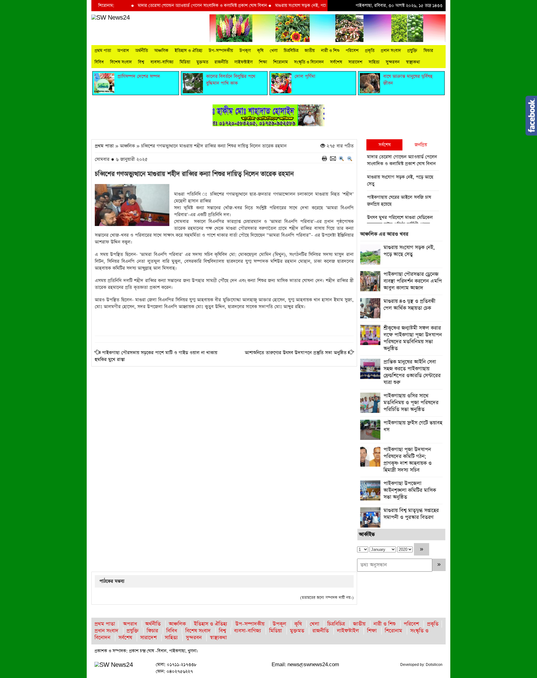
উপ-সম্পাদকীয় (221, 51)
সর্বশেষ (336, 62)
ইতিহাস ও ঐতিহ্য (188, 51)
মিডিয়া (185, 62)
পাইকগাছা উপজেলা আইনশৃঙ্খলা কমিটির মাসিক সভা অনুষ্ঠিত (409, 490)
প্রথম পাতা (102, 51)
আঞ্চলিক (161, 51)
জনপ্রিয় (421, 144)
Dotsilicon (434, 664)
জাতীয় (310, 51)
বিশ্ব (141, 62)
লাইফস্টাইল (243, 62)
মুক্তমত (202, 62)
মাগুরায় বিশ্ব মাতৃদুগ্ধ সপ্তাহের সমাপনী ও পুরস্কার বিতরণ (411, 514)
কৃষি (260, 51)
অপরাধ (123, 51)
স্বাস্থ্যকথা (413, 62)
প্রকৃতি (369, 51)
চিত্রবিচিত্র (291, 51)
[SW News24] (110, 17)
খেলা (274, 51)
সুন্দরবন (393, 62)
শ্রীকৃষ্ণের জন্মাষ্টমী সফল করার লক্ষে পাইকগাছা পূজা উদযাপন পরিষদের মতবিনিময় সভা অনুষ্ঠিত (412, 338)
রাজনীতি (221, 62)
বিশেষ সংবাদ (121, 62)
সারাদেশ (355, 62)
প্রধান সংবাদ (391, 51)
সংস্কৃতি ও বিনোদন (309, 62)
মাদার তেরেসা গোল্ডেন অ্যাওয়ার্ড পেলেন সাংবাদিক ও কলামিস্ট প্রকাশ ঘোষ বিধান (187, 5)
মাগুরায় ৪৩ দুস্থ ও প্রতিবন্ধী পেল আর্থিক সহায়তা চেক (409, 305)
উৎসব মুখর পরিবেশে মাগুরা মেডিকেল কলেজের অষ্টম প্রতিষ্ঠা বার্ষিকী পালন (400, 221)
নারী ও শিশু (330, 51)
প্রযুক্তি (412, 51)
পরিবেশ (352, 51)
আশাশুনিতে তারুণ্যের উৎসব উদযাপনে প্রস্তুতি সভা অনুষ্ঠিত (296, 352)
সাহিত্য (374, 62)
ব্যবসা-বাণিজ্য (161, 62)
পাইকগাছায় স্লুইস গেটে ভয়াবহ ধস (412, 426)
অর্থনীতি (141, 51)
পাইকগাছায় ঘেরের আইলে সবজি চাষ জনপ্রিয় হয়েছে (399, 200)
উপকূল (245, 51)
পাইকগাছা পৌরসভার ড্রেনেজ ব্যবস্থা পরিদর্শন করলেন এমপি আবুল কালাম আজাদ (412, 281)
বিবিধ (99, 62)
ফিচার (428, 51)
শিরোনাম (280, 62)
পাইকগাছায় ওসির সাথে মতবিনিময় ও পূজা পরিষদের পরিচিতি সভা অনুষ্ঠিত (410, 402)
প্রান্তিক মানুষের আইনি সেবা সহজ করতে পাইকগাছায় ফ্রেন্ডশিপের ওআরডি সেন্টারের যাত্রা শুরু (412, 372)
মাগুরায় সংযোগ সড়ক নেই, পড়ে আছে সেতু (295, 5)
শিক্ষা (263, 62)
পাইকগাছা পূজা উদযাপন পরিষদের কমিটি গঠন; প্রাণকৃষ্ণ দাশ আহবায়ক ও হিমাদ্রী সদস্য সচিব (407, 460)
